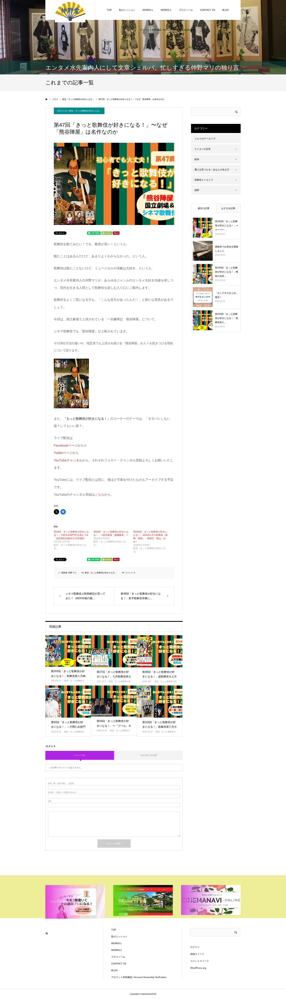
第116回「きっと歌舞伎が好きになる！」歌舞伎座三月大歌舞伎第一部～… (159, 727)
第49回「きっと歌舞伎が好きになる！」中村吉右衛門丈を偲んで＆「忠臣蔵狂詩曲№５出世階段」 (71, 535)
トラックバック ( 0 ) (148, 755)
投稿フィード (197, 954)
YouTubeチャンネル (68, 460)
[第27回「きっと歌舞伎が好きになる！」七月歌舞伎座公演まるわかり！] (114, 651)
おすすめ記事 (228, 208)
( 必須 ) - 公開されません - (62, 792)
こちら (99, 494)
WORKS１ (148, 10)
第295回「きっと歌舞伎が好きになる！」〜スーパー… (226, 225)
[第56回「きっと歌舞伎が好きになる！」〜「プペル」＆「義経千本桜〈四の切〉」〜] (114, 701)
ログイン (195, 947)
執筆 (196, 159)
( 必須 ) (61, 783)
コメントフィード (199, 961)
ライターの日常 (202, 149)
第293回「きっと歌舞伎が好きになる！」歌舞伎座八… (226, 318)
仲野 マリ (72, 573)
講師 (196, 190)
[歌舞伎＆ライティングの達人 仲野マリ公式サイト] (70, 11)
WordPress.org (198, 968)
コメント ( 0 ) (79, 755)
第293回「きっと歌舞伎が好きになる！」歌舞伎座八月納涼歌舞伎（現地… (68, 676)
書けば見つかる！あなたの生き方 (211, 169)
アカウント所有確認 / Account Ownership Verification (167, 29)
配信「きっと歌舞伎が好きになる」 (85, 111)
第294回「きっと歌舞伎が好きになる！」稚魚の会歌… (226, 271)
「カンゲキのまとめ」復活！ (226, 295)
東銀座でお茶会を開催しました (226, 248)
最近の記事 (203, 208)
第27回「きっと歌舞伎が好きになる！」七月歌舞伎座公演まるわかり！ (114, 676)
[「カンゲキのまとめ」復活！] (203, 297)
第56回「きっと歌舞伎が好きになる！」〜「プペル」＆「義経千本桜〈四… (114, 726)
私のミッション (127, 10)
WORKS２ (166, 10)
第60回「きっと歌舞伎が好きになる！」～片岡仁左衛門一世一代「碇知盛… (68, 727)
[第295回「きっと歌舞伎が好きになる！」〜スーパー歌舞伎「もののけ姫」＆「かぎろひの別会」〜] (203, 228)
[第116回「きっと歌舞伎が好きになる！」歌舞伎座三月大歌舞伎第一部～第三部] (159, 701)
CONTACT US (207, 10)
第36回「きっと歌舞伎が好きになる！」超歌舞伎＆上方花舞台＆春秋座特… (159, 676)
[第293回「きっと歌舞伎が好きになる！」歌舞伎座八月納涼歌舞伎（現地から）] (68, 650)
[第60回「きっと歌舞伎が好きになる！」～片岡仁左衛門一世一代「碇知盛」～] (68, 701)
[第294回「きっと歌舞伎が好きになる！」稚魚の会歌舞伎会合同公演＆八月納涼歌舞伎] (203, 274)
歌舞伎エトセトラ (203, 179)
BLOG (225, 10)
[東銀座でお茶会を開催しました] (203, 251)
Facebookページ (66, 445)
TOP (109, 10)
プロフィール (186, 10)
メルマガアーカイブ (204, 138)
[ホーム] (46, 99)
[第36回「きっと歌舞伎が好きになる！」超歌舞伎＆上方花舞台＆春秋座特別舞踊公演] (159, 651)
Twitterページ (63, 453)
